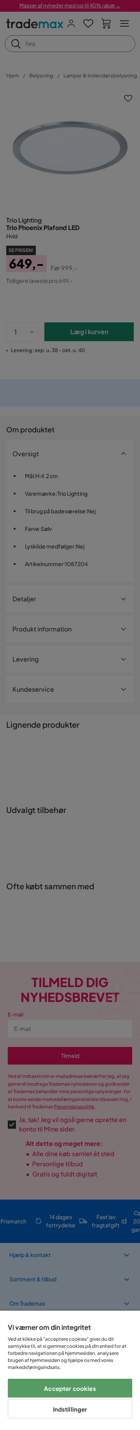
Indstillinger (70, 1409)
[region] (70, 1370)
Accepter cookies (70, 1388)
